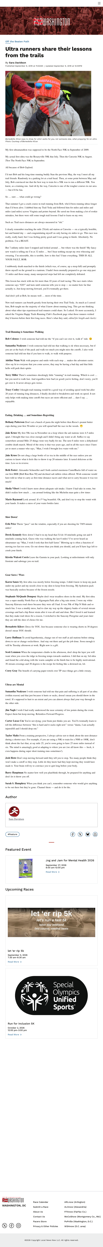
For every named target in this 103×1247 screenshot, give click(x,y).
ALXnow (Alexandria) (75, 1207)
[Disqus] (51, 1081)
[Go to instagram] (18, 1225)
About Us (38, 1211)
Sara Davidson (17, 62)
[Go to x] (4, 1225)
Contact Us (39, 1216)
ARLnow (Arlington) (74, 1202)
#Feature (12, 834)
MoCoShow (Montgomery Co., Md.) (82, 1216)
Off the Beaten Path (17, 41)
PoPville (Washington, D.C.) (78, 1221)
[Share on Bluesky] (87, 834)
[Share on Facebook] (72, 834)
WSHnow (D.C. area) (75, 1226)
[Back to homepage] (8, 3)
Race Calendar (40, 1202)
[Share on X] (80, 834)
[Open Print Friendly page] (95, 834)
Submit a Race (40, 1207)
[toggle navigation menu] (99, 3)
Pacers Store (40, 1221)
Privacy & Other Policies (45, 1226)
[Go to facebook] (11, 1225)
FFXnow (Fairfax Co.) (75, 1211)
